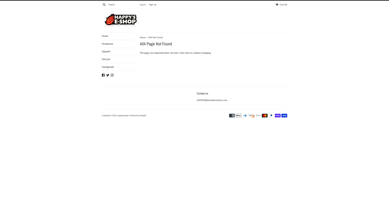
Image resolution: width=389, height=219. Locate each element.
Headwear (107, 44)
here (187, 53)
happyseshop (123, 116)
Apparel (106, 51)
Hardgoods (108, 67)
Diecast (106, 59)
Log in (143, 4)
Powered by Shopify (137, 116)
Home (105, 36)
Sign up (152, 4)
